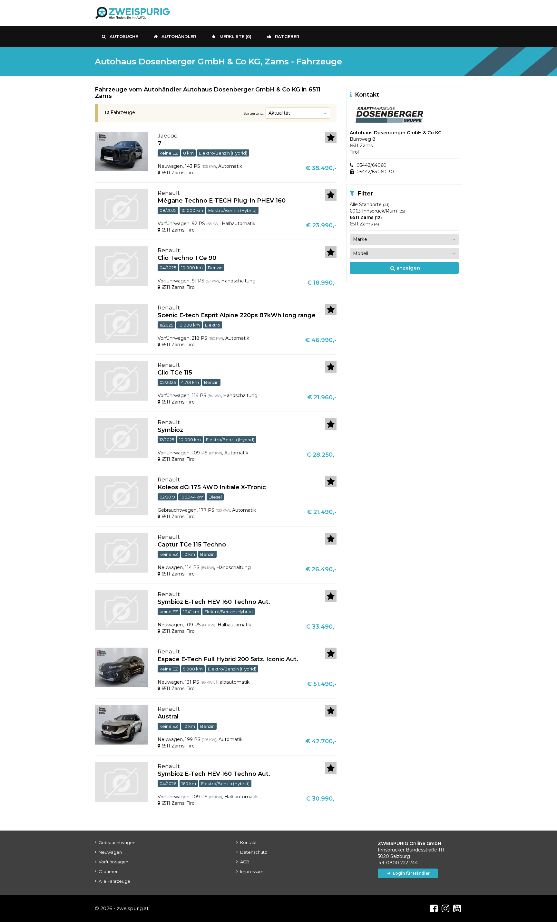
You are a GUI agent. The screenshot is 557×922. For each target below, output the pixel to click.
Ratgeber (287, 36)
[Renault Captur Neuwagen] (121, 552)
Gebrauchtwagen (117, 842)
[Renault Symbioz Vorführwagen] (121, 438)
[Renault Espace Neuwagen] (121, 667)
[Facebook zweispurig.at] (434, 908)
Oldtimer (108, 871)
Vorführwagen (113, 861)
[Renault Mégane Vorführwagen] (121, 208)
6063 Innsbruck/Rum (377, 211)
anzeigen (407, 268)
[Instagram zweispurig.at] (445, 908)
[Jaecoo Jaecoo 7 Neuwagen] (121, 151)
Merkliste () (235, 36)
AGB (244, 861)
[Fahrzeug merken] (331, 137)
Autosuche (124, 36)
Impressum (251, 871)
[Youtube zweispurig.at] (457, 908)
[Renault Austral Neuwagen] (121, 724)
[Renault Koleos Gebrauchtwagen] (121, 495)
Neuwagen (110, 852)
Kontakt (248, 842)
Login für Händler (411, 873)
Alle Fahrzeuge (114, 881)
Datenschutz (253, 852)
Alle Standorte (369, 204)
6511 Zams (366, 217)
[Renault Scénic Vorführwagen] (121, 323)
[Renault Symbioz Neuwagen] (121, 610)
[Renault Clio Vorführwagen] (121, 266)
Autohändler (178, 36)
